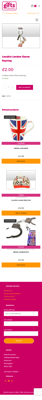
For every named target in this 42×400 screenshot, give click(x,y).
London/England (21, 145)
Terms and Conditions (12, 294)
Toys (33, 249)
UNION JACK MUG (21, 148)
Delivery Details (10, 299)
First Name (8, 320)
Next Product (31, 13)
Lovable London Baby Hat (21, 200)
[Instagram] (12, 381)
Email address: (9, 310)
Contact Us (8, 291)
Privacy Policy (9, 297)
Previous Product (12, 13)
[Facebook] (9, 381)
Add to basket (25, 87)
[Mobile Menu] (38, 6)
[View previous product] (3, 13)
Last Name (8, 330)
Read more (21, 161)
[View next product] (38, 13)
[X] (5, 381)
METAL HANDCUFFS (21, 252)
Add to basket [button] (21, 213)
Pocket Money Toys (25, 249)
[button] (37, 20)
